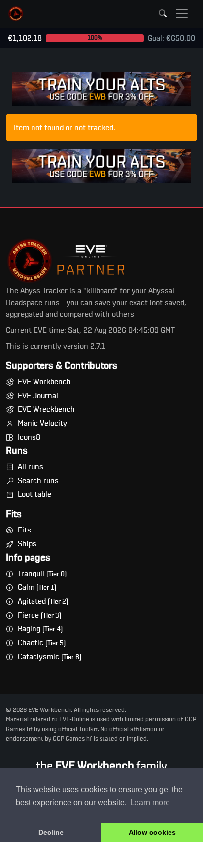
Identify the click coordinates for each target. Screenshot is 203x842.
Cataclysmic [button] (49, 657)
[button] (16, 13)
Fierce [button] (39, 615)
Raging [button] (40, 629)
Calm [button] (37, 587)
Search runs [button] (38, 481)
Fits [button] (24, 530)
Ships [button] (27, 544)
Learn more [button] (150, 802)
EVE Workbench (44, 382)
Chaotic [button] (42, 643)
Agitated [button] (43, 601)
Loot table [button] (34, 494)
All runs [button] (30, 467)
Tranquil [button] (42, 573)
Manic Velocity (42, 423)
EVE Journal (38, 395)
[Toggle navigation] (182, 13)
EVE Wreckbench (46, 409)
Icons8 (29, 437)
